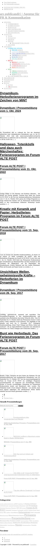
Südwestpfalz (3, 525)
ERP (17, 508)
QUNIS (33, 518)
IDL (5, 512)
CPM (27, 505)
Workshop (2, 527)
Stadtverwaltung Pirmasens (6, 522)
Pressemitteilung (21, 518)
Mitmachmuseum (13, 515)
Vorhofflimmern (11, 525)
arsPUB (16, 504)
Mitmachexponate (4, 515)
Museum (21, 515)
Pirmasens (30, 514)
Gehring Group (32, 510)
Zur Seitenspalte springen (11, 4)
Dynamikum (33, 506)
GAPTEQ (26, 510)
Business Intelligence (31, 504)
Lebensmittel (37, 512)
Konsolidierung (14, 512)
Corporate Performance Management (16, 505)
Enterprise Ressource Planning (8, 508)
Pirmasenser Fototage (5, 518)
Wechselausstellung (26, 525)
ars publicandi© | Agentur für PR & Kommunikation (19, 15)
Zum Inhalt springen (10, 2)
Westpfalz (33, 525)
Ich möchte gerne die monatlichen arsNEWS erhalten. (16, 534)
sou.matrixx (35, 520)
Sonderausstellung (25, 520)
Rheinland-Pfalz (5, 520)
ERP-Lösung (22, 508)
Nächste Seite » (8, 398)
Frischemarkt (20, 510)
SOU (30, 520)
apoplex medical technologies (6, 503)
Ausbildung (20, 503)
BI (24, 503)
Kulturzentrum (24, 512)
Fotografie (8, 510)
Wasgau (18, 525)
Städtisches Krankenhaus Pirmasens (25, 522)
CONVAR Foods (4, 505)
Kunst (32, 512)
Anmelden (33, 544)
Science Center (15, 521)
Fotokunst (14, 510)
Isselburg (8, 512)
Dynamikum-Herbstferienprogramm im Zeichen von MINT (19, 101)
